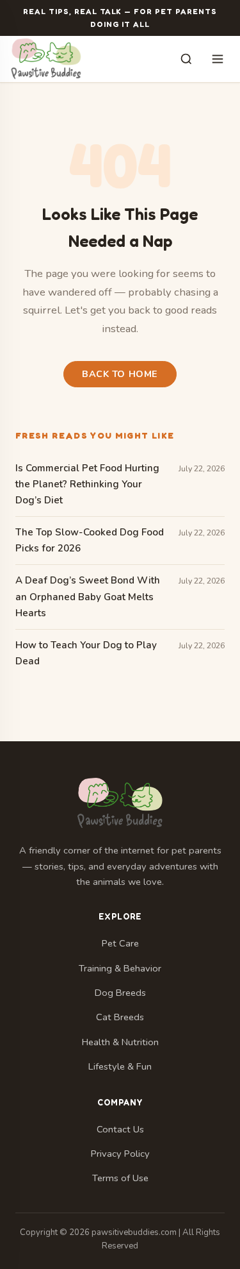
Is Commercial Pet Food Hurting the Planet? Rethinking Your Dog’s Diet (87, 484)
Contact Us (120, 1129)
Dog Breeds (120, 992)
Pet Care (120, 943)
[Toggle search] (186, 59)
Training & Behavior (120, 968)
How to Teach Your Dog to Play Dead (86, 653)
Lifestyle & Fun (120, 1066)
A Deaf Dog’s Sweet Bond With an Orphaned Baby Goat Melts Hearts (87, 596)
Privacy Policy (120, 1153)
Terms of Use (120, 1178)
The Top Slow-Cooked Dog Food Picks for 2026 (89, 540)
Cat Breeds (120, 1017)
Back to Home (120, 373)
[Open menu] (217, 59)
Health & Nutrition (120, 1042)
